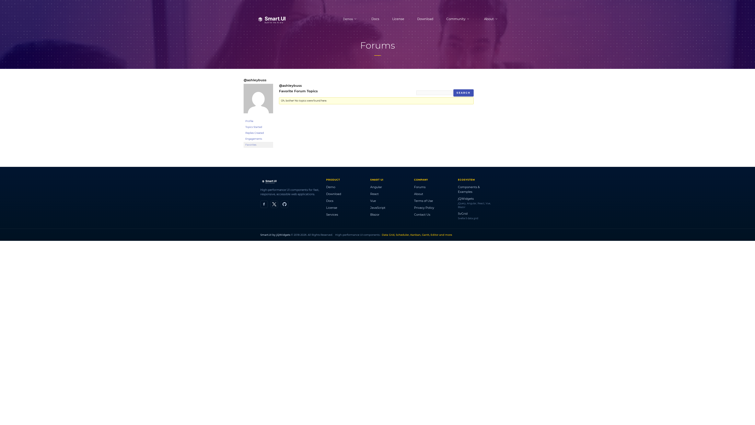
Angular (376, 187)
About (418, 194)
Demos (348, 19)
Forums (419, 187)
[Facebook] (264, 204)
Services (332, 214)
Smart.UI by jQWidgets (275, 234)
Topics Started (253, 127)
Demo (330, 187)
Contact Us (422, 214)
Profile (249, 121)
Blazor (374, 214)
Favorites (250, 144)
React (374, 194)
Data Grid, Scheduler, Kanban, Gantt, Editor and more (417, 234)
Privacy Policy (424, 208)
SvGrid (463, 213)
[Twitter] (274, 204)
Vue (373, 201)
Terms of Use (423, 201)
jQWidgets (466, 198)
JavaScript (377, 208)
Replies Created (254, 132)
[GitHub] (284, 204)
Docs (375, 19)
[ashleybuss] (258, 116)
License (398, 19)
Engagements (253, 138)
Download (425, 19)
